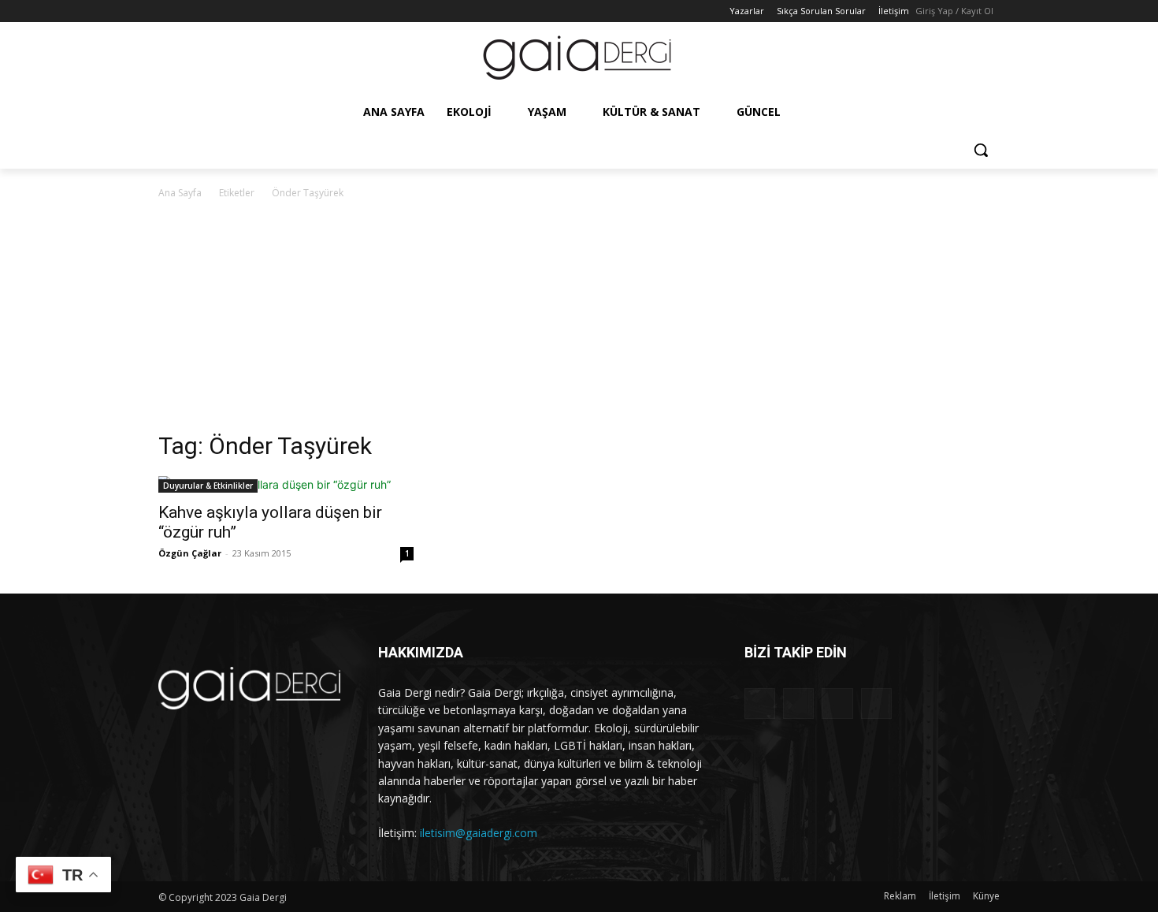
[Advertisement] (579, 320)
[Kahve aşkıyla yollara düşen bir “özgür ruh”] (286, 484)
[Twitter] (211, 11)
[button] (981, 150)
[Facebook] (167, 11)
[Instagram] (189, 11)
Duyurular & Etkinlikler (208, 485)
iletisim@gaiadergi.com (478, 832)
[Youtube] (233, 11)
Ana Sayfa (180, 192)
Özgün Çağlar (189, 553)
